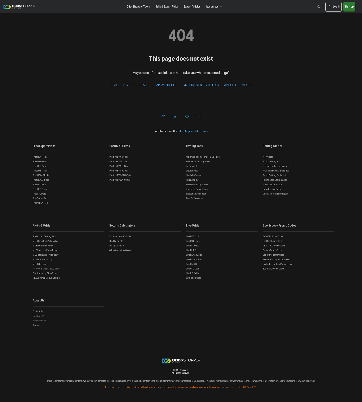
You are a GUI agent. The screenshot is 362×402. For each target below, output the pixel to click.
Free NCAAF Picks (41, 179)
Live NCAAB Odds (194, 254)
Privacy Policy (39, 320)
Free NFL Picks (39, 166)
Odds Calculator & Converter (122, 250)
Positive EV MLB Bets (119, 161)
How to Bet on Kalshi (272, 184)
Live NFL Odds (192, 245)
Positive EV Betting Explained (276, 166)
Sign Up (349, 6)
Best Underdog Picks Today (45, 273)
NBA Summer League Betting (46, 277)
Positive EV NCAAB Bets (120, 175)
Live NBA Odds (192, 236)
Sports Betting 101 (271, 161)
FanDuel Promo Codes (273, 241)
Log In (336, 6)
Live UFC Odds (192, 268)
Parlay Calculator (117, 245)
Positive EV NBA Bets (118, 156)
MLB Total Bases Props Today (45, 254)
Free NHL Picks (40, 170)
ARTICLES (230, 85)
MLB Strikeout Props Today (45, 250)
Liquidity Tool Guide (272, 189)
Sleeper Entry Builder (196, 193)
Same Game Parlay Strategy (275, 193)
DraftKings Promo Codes (274, 245)
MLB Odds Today (40, 264)
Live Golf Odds (192, 264)
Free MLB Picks (40, 161)
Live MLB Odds (192, 241)
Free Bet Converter (194, 198)
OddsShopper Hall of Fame (192, 131)
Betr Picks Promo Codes (273, 268)
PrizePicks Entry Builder (197, 184)
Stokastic (37, 325)
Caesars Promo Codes (272, 250)
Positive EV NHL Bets (118, 170)
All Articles (268, 156)
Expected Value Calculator (121, 236)
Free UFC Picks (40, 189)
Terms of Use (38, 315)
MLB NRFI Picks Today (43, 245)
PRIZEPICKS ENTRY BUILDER (200, 85)
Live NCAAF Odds (194, 259)
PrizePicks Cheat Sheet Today (46, 268)
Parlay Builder (192, 179)
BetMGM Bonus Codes (273, 236)
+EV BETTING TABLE (136, 85)
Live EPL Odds (192, 273)
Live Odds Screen (194, 175)
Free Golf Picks (39, 184)
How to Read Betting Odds (275, 179)
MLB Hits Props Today (42, 259)
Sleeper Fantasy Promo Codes (276, 259)
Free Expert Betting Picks (44, 236)
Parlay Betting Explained (274, 175)
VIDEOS (247, 85)
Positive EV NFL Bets (118, 166)
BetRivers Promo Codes (273, 254)
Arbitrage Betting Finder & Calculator (203, 156)
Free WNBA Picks (40, 202)
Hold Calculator (116, 241)
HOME (114, 85)
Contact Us (38, 311)
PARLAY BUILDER (166, 85)
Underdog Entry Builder (197, 189)
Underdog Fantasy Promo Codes (277, 264)
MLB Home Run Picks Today (45, 241)
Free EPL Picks (39, 193)
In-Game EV (191, 166)
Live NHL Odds (192, 250)
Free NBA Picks (40, 156)
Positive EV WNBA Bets (119, 179)
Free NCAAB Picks (41, 175)
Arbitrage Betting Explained (276, 170)
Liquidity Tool (192, 170)
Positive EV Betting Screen (198, 161)
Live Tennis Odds (193, 277)
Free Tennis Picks (40, 198)
